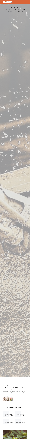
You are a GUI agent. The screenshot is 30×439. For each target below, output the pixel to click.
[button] (8, 396)
